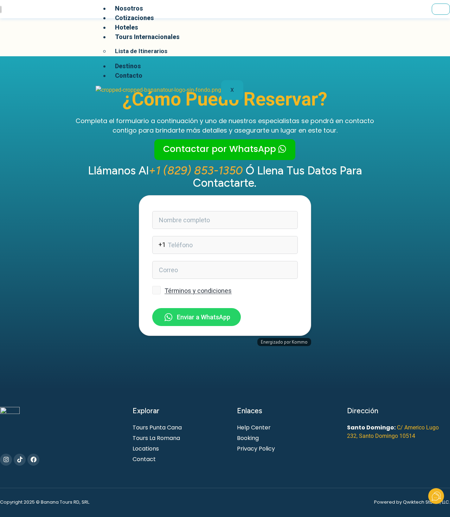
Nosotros (129, 8)
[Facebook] (33, 460)
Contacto (128, 75)
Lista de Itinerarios (141, 51)
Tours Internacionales (147, 36)
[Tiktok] (20, 460)
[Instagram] (6, 460)
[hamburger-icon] (441, 9)
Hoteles (126, 27)
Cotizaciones (134, 17)
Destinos (128, 66)
